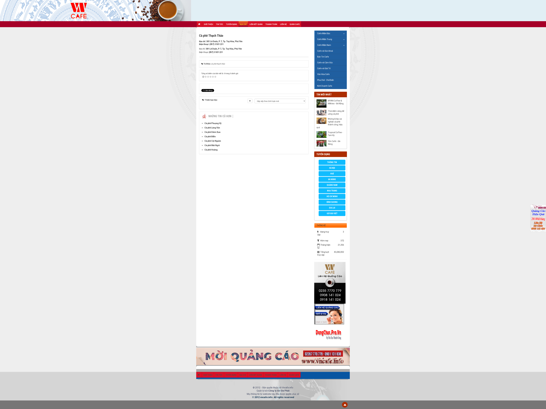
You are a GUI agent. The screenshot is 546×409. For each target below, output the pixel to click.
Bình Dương (332, 202)
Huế (332, 174)
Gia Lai (332, 208)
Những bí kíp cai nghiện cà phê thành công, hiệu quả (330, 123)
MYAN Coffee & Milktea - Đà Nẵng (336, 102)
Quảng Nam (332, 185)
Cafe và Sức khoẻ (325, 51)
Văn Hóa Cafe (323, 74)
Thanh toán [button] (271, 24)
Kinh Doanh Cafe (324, 86)
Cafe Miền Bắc (323, 33)
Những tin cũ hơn (219, 116)
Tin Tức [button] (219, 24)
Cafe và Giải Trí (324, 68)
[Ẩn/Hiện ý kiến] (250, 101)
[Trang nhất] (199, 24)
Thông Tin (332, 162)
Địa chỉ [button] (243, 24)
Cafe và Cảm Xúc (325, 62)
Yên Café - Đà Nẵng (334, 142)
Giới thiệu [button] (208, 24)
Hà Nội (332, 168)
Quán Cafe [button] (295, 24)
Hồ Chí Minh (332, 196)
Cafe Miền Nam (324, 45)
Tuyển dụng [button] (231, 24)
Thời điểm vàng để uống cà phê (336, 112)
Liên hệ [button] (283, 24)
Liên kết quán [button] (256, 24)
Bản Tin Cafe (323, 57)
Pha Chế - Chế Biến (325, 80)
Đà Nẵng (332, 179)
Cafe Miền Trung (324, 39)
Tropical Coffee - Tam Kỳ (335, 133)
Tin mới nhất (324, 94)
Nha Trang (332, 191)
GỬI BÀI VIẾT (332, 213)
